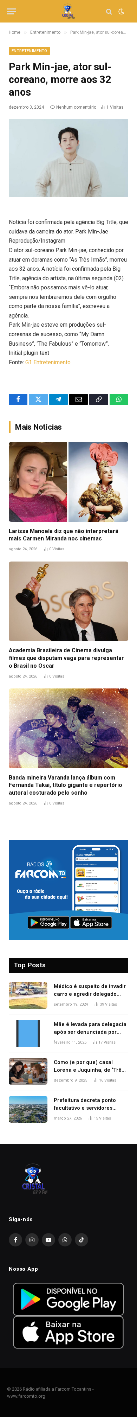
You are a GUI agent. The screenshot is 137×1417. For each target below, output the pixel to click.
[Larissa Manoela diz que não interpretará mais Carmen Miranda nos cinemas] (68, 482)
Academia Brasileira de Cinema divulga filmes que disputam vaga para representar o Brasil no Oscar (66, 658)
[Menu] (11, 11)
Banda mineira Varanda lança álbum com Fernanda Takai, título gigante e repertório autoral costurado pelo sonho (65, 785)
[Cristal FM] (69, 11)
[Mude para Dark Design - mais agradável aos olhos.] (120, 11)
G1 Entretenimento (48, 362)
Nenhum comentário (76, 107)
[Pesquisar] (109, 11)
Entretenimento (29, 51)
